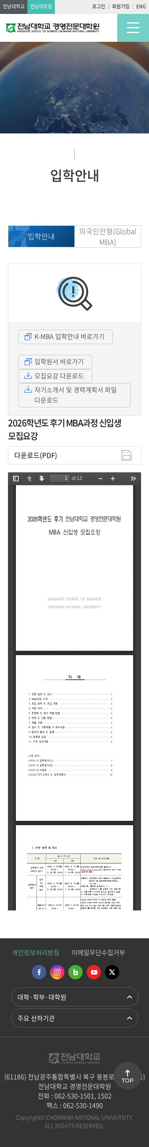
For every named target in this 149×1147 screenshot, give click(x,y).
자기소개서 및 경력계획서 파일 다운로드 (76, 395)
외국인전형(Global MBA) (108, 236)
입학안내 (41, 236)
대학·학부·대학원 (41, 997)
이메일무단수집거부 (98, 952)
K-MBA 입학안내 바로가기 (69, 336)
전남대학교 (14, 6)
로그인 (98, 6)
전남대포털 (41, 6)
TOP (128, 1080)
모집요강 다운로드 (59, 375)
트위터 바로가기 (112, 972)
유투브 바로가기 (94, 972)
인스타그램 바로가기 (57, 972)
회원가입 (121, 6)
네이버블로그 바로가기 (75, 972)
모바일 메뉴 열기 (133, 28)
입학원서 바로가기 (59, 361)
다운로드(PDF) (35, 455)
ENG (141, 6)
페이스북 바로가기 (39, 972)
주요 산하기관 (36, 1018)
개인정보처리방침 (36, 952)
